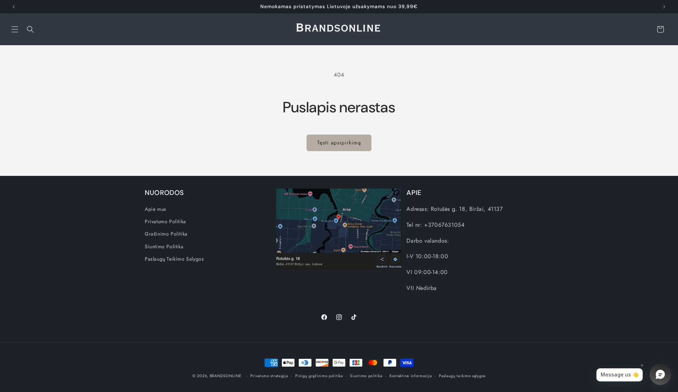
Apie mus (155, 209)
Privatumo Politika (165, 221)
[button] (15, 29)
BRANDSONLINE (226, 376)
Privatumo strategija (269, 376)
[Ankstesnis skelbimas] (14, 6)
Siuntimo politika (366, 376)
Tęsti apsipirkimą (339, 143)
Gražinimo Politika (166, 233)
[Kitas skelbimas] (664, 6)
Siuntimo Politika (164, 246)
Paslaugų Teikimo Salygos (174, 258)
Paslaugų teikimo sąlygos (462, 376)
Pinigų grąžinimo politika (319, 376)
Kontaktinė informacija (410, 376)
